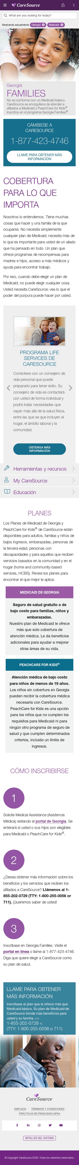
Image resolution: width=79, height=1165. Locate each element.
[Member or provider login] (74, 5)
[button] (38, 25)
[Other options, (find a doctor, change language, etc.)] (63, 5)
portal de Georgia (51, 821)
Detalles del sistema (39, 1138)
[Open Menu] (5, 5)
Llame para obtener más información (39, 157)
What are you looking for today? (30, 15)
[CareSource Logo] (26, 4)
